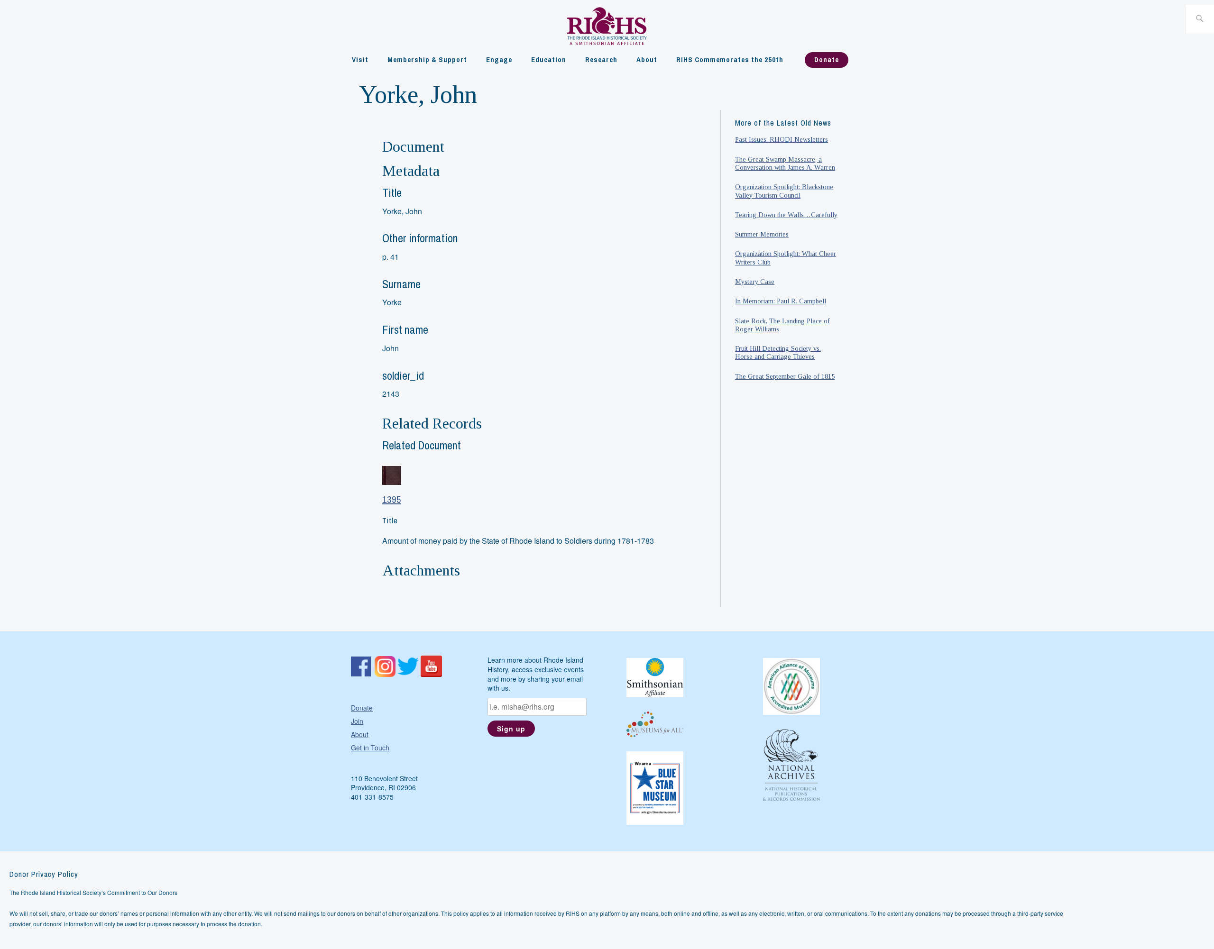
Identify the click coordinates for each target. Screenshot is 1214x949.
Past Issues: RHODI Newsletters (781, 139)
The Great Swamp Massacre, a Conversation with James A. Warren (785, 163)
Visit (360, 59)
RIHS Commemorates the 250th (729, 59)
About (646, 59)
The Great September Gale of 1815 (785, 376)
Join (357, 721)
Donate (826, 59)
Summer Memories (762, 234)
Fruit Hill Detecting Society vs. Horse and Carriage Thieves (778, 352)
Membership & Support (427, 59)
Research (601, 59)
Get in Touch (370, 747)
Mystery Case (754, 281)
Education (548, 59)
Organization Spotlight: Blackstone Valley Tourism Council (784, 191)
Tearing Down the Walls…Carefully (786, 215)
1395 (391, 499)
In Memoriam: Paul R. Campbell (780, 301)
